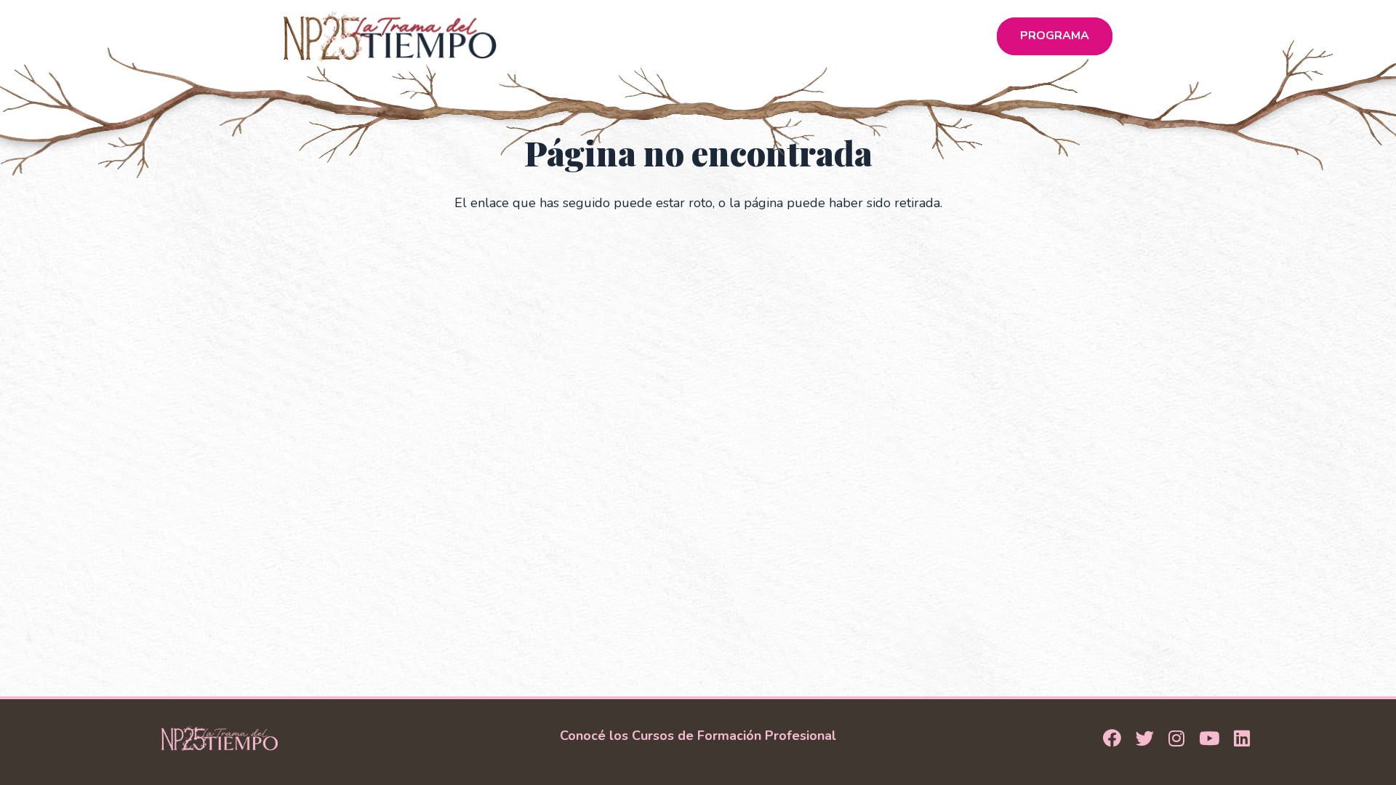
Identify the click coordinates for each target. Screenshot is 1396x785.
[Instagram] (1176, 739)
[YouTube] (1209, 739)
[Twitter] (1145, 739)
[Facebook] (1112, 739)
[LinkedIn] (1242, 739)
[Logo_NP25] (390, 36)
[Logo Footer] (219, 738)
